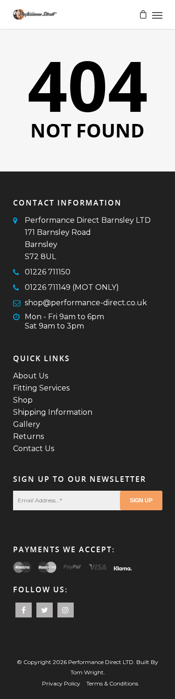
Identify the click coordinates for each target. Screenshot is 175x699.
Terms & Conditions (112, 683)
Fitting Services (41, 388)
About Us (30, 375)
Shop (23, 400)
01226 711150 (47, 271)
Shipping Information (52, 412)
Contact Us (33, 448)
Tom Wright (87, 672)
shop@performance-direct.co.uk (86, 302)
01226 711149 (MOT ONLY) (72, 287)
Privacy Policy (61, 683)
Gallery (26, 424)
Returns (28, 436)
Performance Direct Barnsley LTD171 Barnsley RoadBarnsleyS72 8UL (88, 238)
